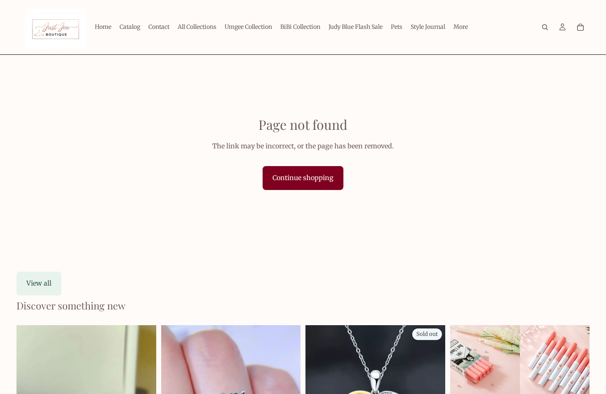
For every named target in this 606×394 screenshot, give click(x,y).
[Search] (545, 27)
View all (39, 283)
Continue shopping (303, 178)
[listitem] (460, 27)
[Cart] (580, 27)
